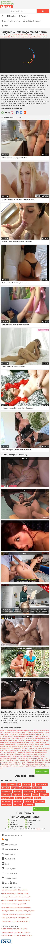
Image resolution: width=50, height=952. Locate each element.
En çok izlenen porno (12, 21)
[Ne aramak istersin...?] (43, 11)
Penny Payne (6, 805)
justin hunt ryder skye (38, 760)
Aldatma (37, 35)
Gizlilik (7, 864)
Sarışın (9, 35)
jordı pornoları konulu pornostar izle (30, 740)
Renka (18, 798)
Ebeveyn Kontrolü (10, 878)
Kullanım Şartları (10, 869)
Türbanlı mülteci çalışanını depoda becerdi (15, 325)
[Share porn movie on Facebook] (17, 113)
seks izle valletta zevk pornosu (20, 736)
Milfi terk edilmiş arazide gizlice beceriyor (15, 890)
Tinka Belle (5, 795)
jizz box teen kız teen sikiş (19, 748)
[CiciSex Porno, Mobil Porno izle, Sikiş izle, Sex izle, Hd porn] (11, 7)
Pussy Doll (44, 795)
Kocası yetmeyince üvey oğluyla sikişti (14, 904)
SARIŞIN (25, 554)
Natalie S (27, 795)
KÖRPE (25, 522)
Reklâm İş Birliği (10, 859)
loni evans (39, 758)
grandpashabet (6, 2)
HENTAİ (17, 932)
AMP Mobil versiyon (11, 849)
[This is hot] (2, 113)
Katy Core (17, 791)
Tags (6, 25)
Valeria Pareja (29, 805)
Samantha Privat (7, 798)
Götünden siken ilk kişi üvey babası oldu (15, 283)
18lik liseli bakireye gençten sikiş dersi (14, 158)
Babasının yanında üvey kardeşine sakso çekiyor (18, 408)
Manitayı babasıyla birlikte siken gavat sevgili (16, 897)
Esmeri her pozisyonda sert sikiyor (13, 366)
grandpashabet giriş (7, 4)
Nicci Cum (12, 784)
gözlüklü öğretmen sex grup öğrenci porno (30, 744)
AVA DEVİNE (25, 932)
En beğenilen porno (32, 21)
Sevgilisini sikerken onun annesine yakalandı (16, 914)
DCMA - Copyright (11, 873)
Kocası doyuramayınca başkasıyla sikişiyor (15, 893)
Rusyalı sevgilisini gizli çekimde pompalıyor (15, 921)
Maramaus (28, 801)
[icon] (2, 16)
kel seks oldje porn (10, 752)
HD (25, 490)
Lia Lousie (26, 784)
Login (7, 883)
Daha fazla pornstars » (41, 809)
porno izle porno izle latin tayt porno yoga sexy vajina (24, 759)
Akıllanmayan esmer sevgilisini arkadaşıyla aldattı (18, 199)
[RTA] (6, 942)
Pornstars (24, 16)
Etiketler (15, 883)
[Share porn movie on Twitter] (21, 113)
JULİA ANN (25, 617)
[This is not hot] (12, 113)
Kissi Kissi (5, 788)
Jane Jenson (41, 791)
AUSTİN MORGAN (7, 929)
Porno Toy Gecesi (9, 37)
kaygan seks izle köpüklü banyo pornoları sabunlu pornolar (25, 745)
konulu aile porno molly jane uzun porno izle (36, 762)
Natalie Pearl (6, 801)
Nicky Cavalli (40, 801)
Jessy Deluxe (6, 791)
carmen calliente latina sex (26, 758)
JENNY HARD (15, 35)
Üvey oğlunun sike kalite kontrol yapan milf (15, 918)
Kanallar (12, 16)
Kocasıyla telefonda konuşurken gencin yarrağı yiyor (18, 911)
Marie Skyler (18, 801)
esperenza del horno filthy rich (10, 764)
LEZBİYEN (25, 585)
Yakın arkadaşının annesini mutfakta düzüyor (16, 450)
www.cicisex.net (10, 854)
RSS (6, 840)
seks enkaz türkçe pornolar (39, 736)
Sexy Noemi (17, 795)
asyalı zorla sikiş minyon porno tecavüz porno (14, 738)
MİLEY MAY (15, 936)
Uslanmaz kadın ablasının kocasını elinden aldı (17, 241)
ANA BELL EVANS (26, 936)
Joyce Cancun (28, 791)
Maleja (37, 798)
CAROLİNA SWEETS (25, 648)
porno (38, 829)
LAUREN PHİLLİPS (20, 929)
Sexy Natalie (37, 788)
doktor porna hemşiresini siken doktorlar (23, 734)
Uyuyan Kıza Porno (35, 37)
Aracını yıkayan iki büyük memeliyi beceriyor (16, 900)
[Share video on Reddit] (25, 113)
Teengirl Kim (28, 798)
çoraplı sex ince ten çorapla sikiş (15, 732)
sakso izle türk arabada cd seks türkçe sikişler (14, 730)
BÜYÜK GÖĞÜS (25, 680)
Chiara (35, 795)
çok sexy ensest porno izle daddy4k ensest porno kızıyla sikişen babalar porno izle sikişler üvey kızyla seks (24, 742)
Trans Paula (25, 788)
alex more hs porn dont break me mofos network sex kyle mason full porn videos (25, 749)
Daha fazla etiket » (42, 771)
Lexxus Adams (41, 784)
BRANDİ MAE (5, 936)
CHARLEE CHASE (7, 932)
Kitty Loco (15, 788)
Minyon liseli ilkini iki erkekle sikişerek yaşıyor (16, 907)
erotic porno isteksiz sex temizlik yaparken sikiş (32, 752)
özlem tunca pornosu (22, 37)
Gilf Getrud (17, 805)
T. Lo (3, 784)
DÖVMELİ (25, 459)
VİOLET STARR (26, 35)
